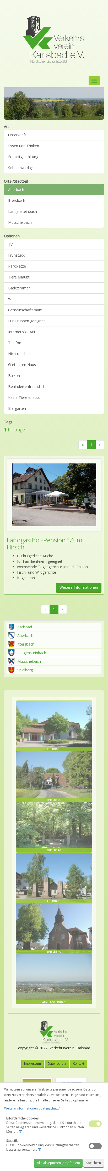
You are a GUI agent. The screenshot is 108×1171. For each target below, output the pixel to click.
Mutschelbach (20, 222)
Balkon (14, 375)
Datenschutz (57, 1063)
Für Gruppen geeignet (26, 320)
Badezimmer (19, 288)
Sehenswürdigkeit (23, 167)
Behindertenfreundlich (26, 386)
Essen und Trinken (23, 145)
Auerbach (16, 189)
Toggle (95, 1123)
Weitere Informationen (79, 587)
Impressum (32, 1063)
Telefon (14, 342)
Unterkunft (17, 134)
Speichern (93, 1163)
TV (10, 244)
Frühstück (16, 255)
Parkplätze (17, 266)
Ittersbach (16, 200)
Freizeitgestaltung (23, 156)
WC (11, 298)
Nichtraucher (19, 353)
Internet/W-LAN (21, 331)
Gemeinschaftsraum (25, 309)
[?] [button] (20, 1131)
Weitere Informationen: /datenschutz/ (32, 1108)
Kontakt (78, 1063)
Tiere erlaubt (19, 277)
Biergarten (17, 408)
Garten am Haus (22, 364)
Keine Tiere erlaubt (24, 397)
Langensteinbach (22, 211)
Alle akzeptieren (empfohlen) (58, 1163)
